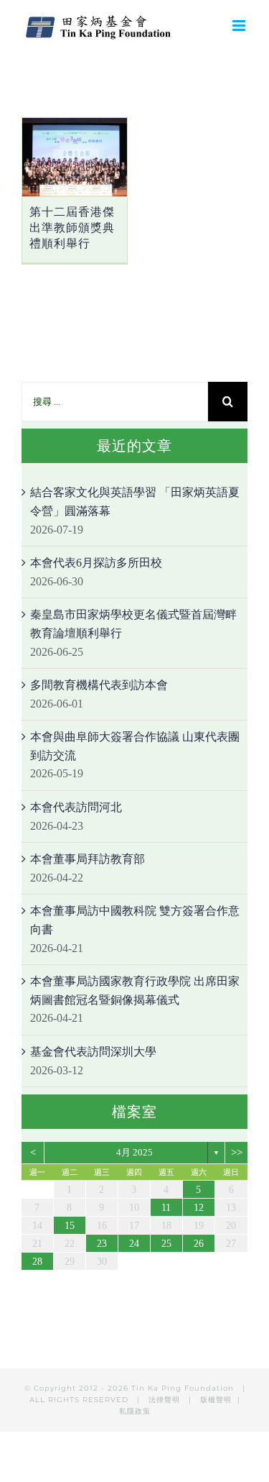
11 (166, 1207)
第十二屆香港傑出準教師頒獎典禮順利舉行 (72, 228)
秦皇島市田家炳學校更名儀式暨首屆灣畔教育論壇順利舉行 (133, 623)
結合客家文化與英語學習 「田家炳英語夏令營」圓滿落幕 (135, 501)
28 (37, 1261)
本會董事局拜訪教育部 (87, 859)
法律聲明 (165, 1400)
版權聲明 (216, 1400)
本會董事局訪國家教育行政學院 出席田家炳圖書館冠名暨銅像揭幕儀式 (135, 990)
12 (199, 1207)
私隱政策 (135, 1411)
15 (70, 1225)
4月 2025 (134, 1152)
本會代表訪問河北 (76, 807)
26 (199, 1243)
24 (134, 1243)
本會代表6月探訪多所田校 (96, 563)
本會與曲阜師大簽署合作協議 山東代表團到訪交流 (135, 746)
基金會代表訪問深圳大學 (93, 1052)
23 (102, 1243)
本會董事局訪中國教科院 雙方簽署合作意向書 (135, 920)
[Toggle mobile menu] (239, 25)
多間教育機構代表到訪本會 (99, 685)
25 (166, 1243)
